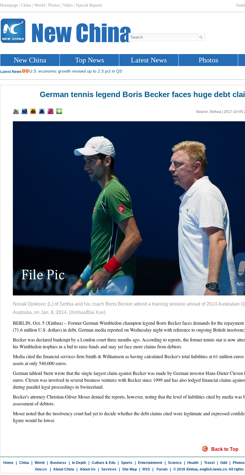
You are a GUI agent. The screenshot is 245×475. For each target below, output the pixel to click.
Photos (239, 463)
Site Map (129, 469)
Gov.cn (41, 469)
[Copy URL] (42, 111)
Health (192, 463)
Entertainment (150, 463)
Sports (126, 463)
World (40, 463)
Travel (209, 463)
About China (63, 469)
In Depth (79, 463)
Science (175, 463)
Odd (223, 463)
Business (58, 463)
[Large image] (50, 111)
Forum (162, 469)
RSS (146, 469)
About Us (88, 469)
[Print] (33, 111)
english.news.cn (213, 469)
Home (8, 463)
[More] (59, 111)
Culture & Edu (103, 463)
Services (109, 469)
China (24, 463)
